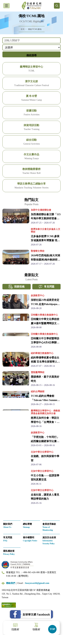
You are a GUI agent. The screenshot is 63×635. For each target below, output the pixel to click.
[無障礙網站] (9, 604)
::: (1, 36)
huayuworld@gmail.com (37, 583)
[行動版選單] (6, 5)
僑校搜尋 (31, 55)
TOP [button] (52, 629)
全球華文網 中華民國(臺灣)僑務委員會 (31, 6)
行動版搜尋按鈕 (57, 6)
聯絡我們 (10, 583)
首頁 (23, 29)
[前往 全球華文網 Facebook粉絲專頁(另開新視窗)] (31, 614)
